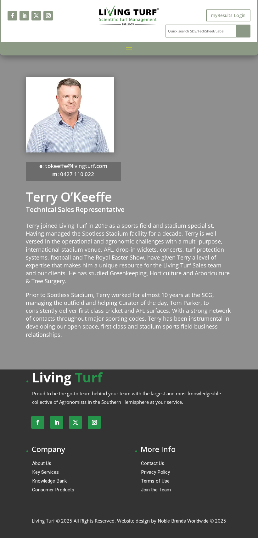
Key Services (45, 472)
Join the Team (156, 489)
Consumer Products (53, 489)
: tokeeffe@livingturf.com (73, 165)
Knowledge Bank (49, 481)
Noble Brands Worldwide (183, 521)
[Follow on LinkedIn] (24, 15)
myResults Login (228, 15)
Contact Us (152, 463)
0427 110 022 (77, 174)
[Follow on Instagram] (48, 15)
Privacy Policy (155, 472)
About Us (41, 463)
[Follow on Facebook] (12, 15)
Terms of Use (155, 481)
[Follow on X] (36, 15)
